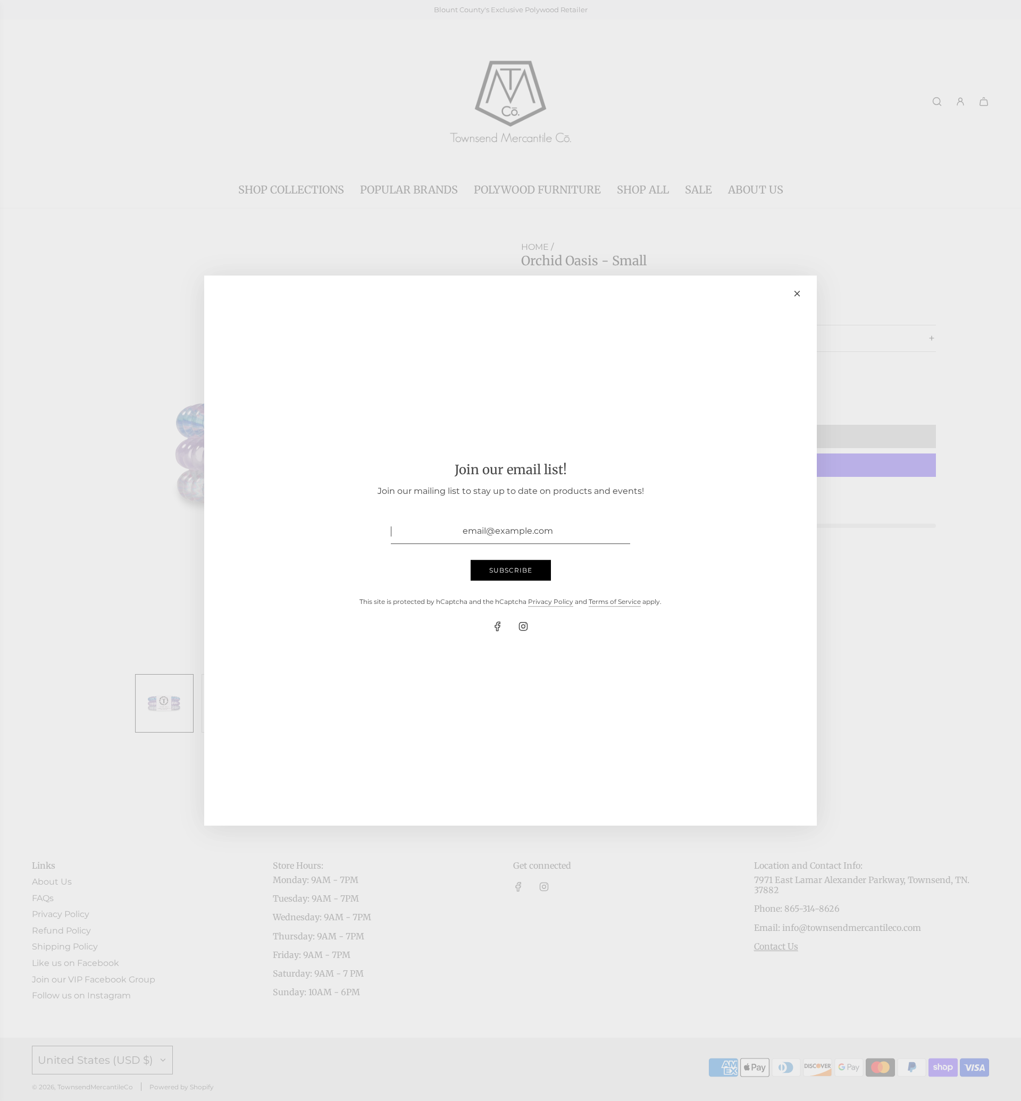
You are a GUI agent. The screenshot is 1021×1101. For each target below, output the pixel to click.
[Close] (797, 293)
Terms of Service (615, 602)
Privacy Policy (550, 602)
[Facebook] (497, 626)
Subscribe (510, 570)
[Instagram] (523, 626)
